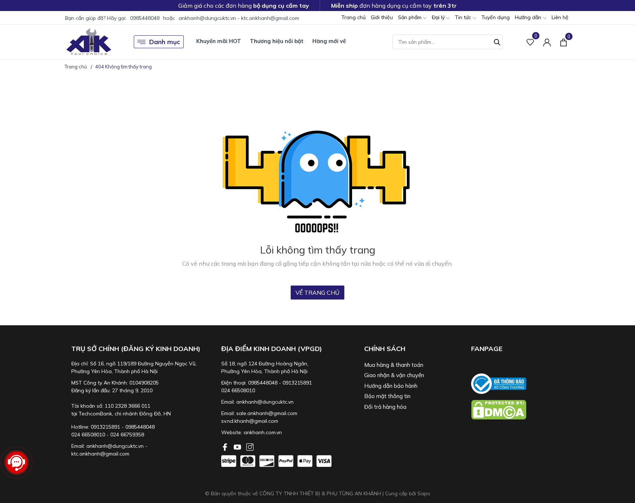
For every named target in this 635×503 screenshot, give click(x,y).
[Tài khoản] (547, 41)
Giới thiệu (382, 17)
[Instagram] (250, 446)
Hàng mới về (329, 41)
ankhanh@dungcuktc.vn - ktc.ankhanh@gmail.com (239, 18)
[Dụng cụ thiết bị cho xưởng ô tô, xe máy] (89, 42)
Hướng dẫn (529, 17)
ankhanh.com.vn (263, 432)
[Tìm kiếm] (497, 41)
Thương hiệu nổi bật (277, 41)
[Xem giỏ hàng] (563, 41)
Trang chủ (353, 17)
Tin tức (464, 17)
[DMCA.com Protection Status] (521, 410)
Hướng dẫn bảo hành (390, 385)
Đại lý (439, 17)
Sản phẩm (410, 17)
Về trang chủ (317, 292)
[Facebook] (225, 446)
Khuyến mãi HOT (218, 41)
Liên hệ (560, 17)
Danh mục (164, 42)
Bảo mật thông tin (387, 396)
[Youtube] (238, 446)
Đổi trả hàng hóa (385, 406)
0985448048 (144, 18)
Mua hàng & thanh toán (393, 364)
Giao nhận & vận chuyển (394, 375)
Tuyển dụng (495, 17)
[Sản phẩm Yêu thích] (530, 41)
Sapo (423, 493)
